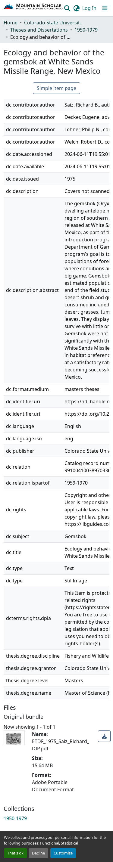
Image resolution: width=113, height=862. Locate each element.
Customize (63, 853)
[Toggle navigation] (104, 8)
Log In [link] (89, 8)
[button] (33, 8)
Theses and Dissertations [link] (39, 29)
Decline (38, 853)
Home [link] (10, 22)
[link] (104, 736)
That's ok (15, 853)
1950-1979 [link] (86, 29)
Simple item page (56, 88)
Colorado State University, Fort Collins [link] (54, 22)
